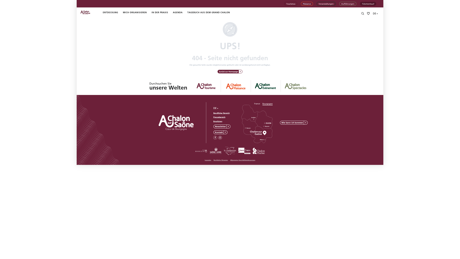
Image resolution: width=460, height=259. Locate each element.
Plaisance (307, 4)
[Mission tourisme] (216, 150)
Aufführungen (347, 4)
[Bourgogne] (201, 150)
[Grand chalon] (244, 150)
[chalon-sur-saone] (87, 12)
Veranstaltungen (326, 4)
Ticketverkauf (368, 4)
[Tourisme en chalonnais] (230, 150)
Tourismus (290, 4)
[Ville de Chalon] (259, 150)
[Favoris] (369, 13)
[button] (362, 13)
